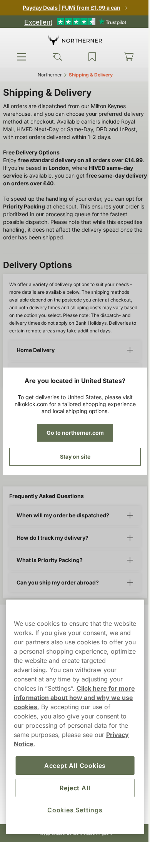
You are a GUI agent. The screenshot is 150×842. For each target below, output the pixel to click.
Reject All (72, 788)
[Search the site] (55, 56)
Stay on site (72, 456)
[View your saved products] (88, 56)
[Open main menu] (20, 56)
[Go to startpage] (72, 40)
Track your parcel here (39, 481)
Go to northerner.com (72, 432)
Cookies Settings (72, 810)
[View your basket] (123, 56)
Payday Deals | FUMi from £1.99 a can (69, 7)
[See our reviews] (72, 21)
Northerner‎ (47, 75)
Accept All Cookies (72, 765)
